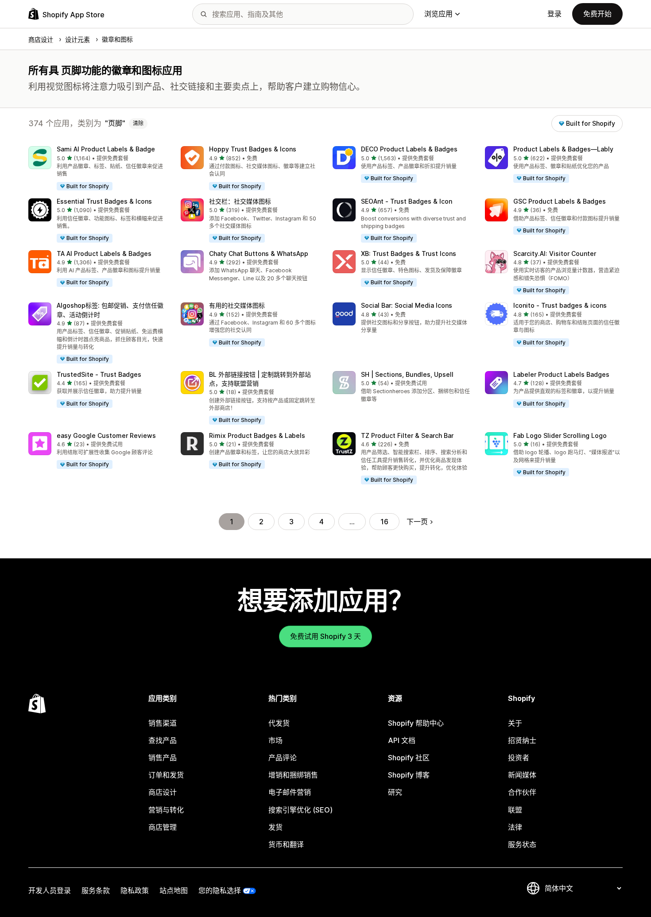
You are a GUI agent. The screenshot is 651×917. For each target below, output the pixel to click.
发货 (275, 827)
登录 (554, 13)
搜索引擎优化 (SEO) (300, 809)
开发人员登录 (49, 890)
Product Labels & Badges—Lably (563, 149)
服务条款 (95, 890)
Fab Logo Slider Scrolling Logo (560, 435)
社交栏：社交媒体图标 (240, 201)
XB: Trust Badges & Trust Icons (408, 253)
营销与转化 (166, 809)
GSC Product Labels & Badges (559, 201)
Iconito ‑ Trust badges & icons (560, 305)
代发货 (279, 723)
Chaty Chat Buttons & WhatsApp (258, 253)
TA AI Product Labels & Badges (104, 253)
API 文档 (401, 740)
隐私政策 (134, 890)
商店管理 (162, 827)
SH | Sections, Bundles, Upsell (407, 374)
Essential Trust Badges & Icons (104, 201)
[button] (97, 168)
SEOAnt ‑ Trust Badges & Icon (406, 201)
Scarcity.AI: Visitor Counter (554, 253)
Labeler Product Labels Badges (561, 374)
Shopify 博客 (409, 774)
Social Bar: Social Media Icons (406, 305)
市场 (275, 740)
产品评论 (282, 757)
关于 (515, 723)
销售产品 (162, 757)
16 (384, 521)
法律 (515, 827)
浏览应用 (438, 13)
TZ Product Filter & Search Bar (407, 435)
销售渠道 (162, 723)
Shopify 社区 (409, 757)
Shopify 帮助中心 (416, 723)
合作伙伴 (522, 792)
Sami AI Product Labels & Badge (106, 149)
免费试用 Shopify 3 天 (325, 636)
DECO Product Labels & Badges (409, 149)
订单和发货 (166, 774)
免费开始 (597, 13)
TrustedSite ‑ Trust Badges (99, 374)
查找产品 (162, 740)
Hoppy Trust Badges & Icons (252, 149)
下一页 (417, 521)
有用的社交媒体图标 (237, 305)
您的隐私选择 (219, 890)
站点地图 (173, 890)
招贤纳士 (522, 740)
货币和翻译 (286, 844)
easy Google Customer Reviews (106, 435)
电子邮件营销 (289, 792)
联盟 (515, 809)
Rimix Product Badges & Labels (257, 435)
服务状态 (522, 844)
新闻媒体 (522, 774)
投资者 (518, 757)
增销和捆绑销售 (293, 774)
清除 (138, 123)
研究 (395, 792)
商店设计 (162, 792)
